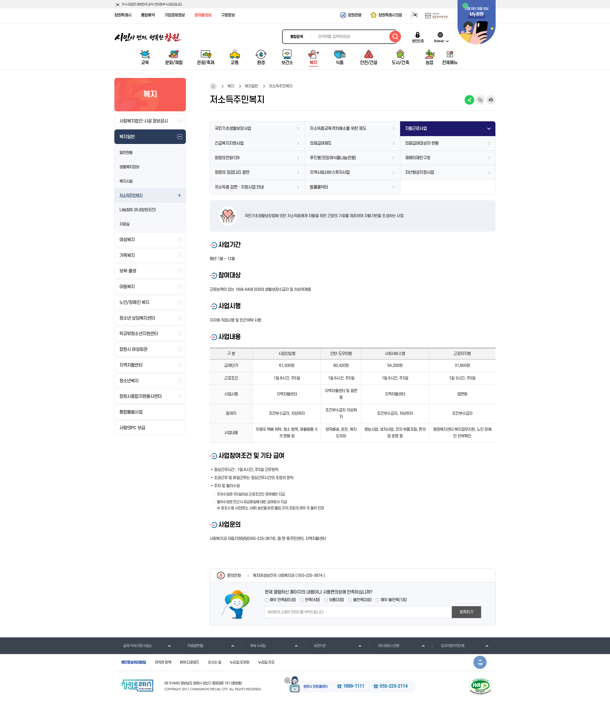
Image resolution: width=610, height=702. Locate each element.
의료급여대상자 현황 (422, 143)
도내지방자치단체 (452, 646)
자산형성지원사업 (419, 172)
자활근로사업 (416, 128)
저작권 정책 (163, 662)
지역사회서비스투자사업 (330, 172)
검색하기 (395, 36)
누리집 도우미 (239, 662)
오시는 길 (214, 662)
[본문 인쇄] (491, 100)
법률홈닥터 (319, 187)
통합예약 (148, 15)
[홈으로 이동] (148, 37)
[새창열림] (413, 15)
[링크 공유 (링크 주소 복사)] (480, 100)
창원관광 (354, 15)
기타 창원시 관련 (388, 646)
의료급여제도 (320, 143)
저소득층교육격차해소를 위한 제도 (338, 128)
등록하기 (466, 612)
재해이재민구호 (417, 158)
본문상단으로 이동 (480, 662)
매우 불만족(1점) (394, 600)
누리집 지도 (266, 662)
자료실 (124, 224)
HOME (213, 86)
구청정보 (228, 15)
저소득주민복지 (130, 196)
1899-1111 (353, 686)
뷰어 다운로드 (189, 662)
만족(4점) (312, 600)
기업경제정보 (174, 15)
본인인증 (418, 41)
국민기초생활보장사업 (233, 128)
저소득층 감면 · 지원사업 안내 (239, 187)
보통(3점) (336, 600)
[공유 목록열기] (469, 100)
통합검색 (296, 37)
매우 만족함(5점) (283, 600)
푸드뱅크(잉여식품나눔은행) (333, 158)
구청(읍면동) (195, 646)
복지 (230, 86)
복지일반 (251, 86)
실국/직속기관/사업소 (137, 646)
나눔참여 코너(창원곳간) (137, 210)
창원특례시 (122, 15)
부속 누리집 (257, 646)
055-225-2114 (393, 686)
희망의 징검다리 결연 (232, 172)
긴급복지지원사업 (229, 143)
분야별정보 (202, 15)
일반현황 (125, 153)
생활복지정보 (129, 167)
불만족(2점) (362, 600)
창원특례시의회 (390, 15)
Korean (439, 41)
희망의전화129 (227, 158)
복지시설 (125, 181)
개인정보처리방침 (133, 662)
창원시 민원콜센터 (315, 686)
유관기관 (319, 646)
